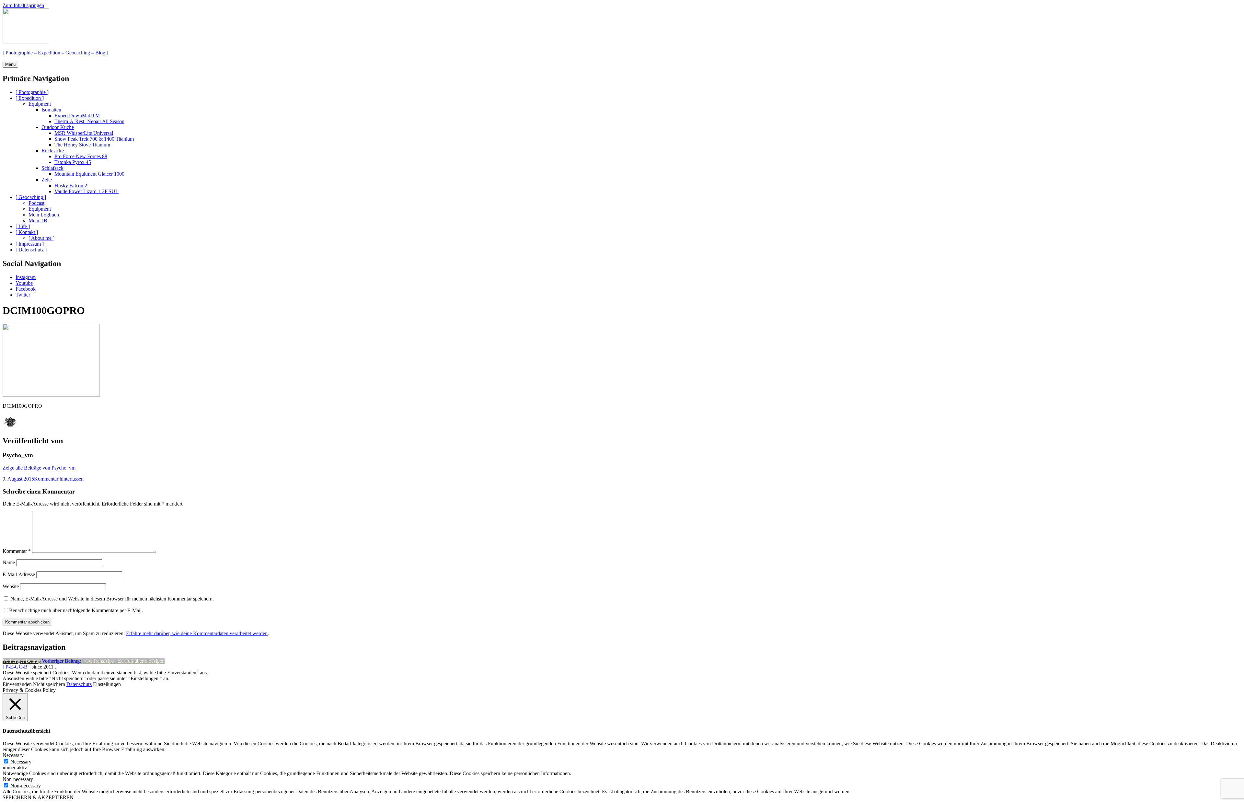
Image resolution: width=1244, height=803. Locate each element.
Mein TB (38, 220)
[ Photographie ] (32, 92)
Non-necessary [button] (18, 779)
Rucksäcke (52, 150)
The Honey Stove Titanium (82, 144)
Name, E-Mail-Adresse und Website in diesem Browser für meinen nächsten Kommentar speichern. (112, 598)
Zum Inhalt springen (23, 5)
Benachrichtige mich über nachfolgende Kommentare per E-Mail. (76, 610)
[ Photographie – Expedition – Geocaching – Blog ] (55, 52)
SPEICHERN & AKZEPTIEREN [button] (38, 797)
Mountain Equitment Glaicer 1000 (89, 174)
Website (11, 586)
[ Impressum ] (30, 244)
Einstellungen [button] (107, 684)
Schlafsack (52, 168)
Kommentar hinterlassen (59, 479)
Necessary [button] (13, 755)
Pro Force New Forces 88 (80, 156)
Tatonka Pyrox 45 (72, 162)
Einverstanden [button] (17, 684)
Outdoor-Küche (57, 127)
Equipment (40, 104)
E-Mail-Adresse (19, 574)
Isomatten (51, 109)
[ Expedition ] (30, 98)
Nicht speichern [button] (49, 684)
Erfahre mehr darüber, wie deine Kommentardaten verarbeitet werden (197, 633)
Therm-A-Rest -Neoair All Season (89, 121)
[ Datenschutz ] (31, 249)
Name (9, 562)
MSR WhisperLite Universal (83, 133)
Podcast (36, 203)
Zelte (46, 179)
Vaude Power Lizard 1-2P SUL (86, 191)
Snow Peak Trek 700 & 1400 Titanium (94, 139)
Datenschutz (79, 684)
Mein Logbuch (44, 214)
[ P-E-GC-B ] (16, 666)
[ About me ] (41, 238)
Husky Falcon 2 (70, 185)
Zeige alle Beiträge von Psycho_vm (39, 468)
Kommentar (17, 551)
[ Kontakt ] (27, 232)
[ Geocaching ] (31, 197)
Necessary (20, 761)
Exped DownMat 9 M (77, 115)
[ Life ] (23, 226)
